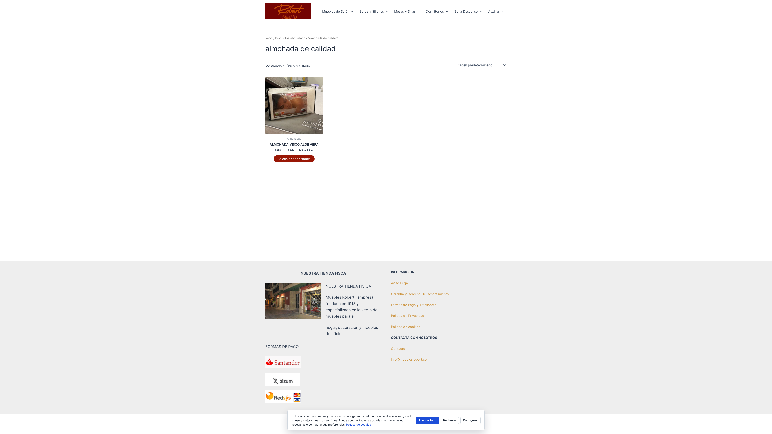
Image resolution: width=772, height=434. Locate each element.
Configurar (470, 420)
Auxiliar (493, 11)
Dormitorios (435, 11)
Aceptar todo (427, 420)
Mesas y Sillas (405, 11)
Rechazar (449, 420)
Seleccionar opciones (294, 159)
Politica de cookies (405, 327)
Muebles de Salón (335, 11)
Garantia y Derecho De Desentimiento (420, 294)
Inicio (269, 38)
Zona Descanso (466, 11)
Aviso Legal (400, 283)
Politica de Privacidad (407, 316)
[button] (351, 11)
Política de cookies (358, 424)
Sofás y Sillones (372, 11)
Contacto (398, 349)
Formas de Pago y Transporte (413, 305)
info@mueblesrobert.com (410, 359)
